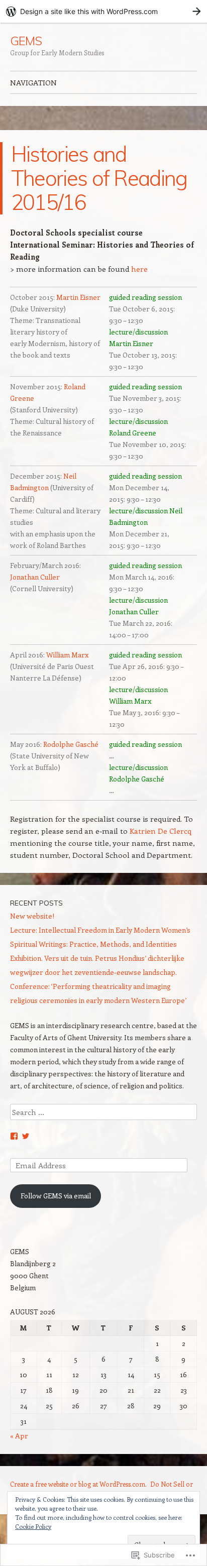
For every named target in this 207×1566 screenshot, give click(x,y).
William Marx (67, 654)
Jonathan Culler (35, 577)
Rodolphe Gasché (70, 744)
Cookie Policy (33, 1526)
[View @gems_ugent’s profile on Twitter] (26, 1136)
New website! (32, 916)
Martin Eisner (77, 297)
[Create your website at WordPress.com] (103, 11)
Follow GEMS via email (56, 1195)
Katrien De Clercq (160, 831)
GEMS (26, 40)
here (139, 269)
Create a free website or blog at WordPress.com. (78, 1484)
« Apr (19, 1435)
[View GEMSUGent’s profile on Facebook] (14, 1136)
